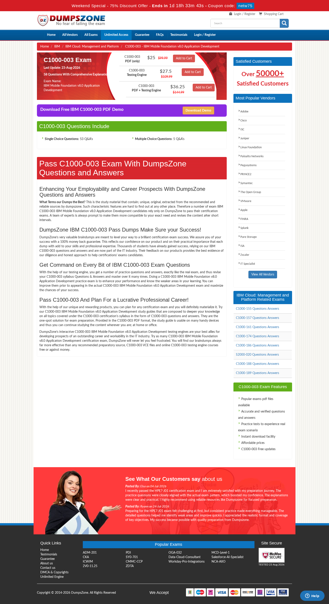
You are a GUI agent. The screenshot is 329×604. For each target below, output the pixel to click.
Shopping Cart (274, 14)
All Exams (91, 35)
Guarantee (142, 35)
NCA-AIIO (218, 561)
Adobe (244, 111)
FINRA (244, 219)
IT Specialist (247, 264)
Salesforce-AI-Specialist (228, 557)
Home (51, 35)
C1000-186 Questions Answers (257, 345)
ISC (242, 129)
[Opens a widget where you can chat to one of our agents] (312, 596)
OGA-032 (175, 552)
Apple (244, 210)
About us (46, 563)
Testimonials (178, 35)
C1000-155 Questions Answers (257, 308)
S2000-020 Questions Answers (257, 354)
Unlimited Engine (52, 576)
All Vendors (70, 35)
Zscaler (244, 255)
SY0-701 (132, 557)
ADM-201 (90, 552)
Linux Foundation (251, 147)
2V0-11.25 (90, 566)
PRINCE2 (245, 174)
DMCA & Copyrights (54, 572)
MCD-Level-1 (221, 552)
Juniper (244, 138)
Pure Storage (248, 237)
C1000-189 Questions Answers (257, 373)
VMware (245, 201)
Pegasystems (248, 165)
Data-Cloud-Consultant (185, 557)
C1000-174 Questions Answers (257, 336)
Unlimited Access (116, 35)
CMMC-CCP (134, 561)
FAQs (160, 35)
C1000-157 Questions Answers (257, 318)
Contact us (47, 568)
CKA (86, 557)
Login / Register (244, 14)
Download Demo (198, 110)
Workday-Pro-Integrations (187, 561)
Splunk (244, 228)
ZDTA (130, 566)
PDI (128, 552)
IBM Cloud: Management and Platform (92, 46)
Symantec (246, 183)
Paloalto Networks (251, 156)
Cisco (243, 120)
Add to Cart (184, 58)
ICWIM (88, 561)
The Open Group (250, 192)
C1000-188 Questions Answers (257, 363)
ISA (242, 246)
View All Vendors (262, 274)
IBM (57, 46)
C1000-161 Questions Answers (257, 327)
